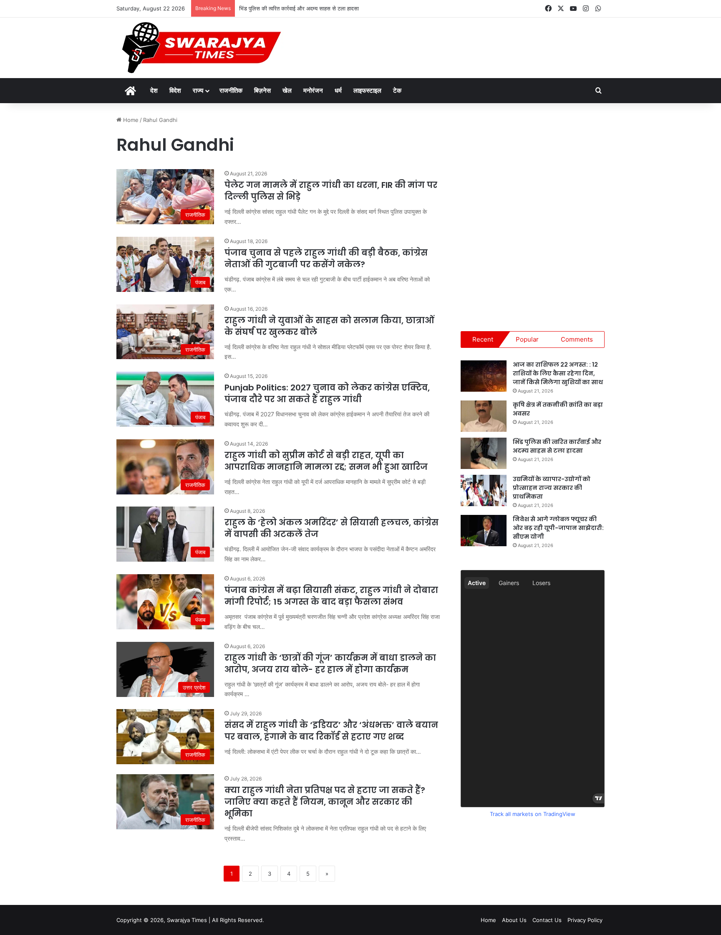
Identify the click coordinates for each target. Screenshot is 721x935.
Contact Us (547, 920)
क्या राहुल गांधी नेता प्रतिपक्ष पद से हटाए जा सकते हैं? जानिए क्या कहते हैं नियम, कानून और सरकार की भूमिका (324, 801)
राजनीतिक (230, 90)
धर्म (338, 90)
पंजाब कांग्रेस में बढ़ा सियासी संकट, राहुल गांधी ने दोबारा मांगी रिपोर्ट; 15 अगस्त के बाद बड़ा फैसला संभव (331, 596)
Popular (527, 339)
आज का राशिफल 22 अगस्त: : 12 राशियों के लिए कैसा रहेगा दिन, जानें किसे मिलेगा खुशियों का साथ (558, 373)
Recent (482, 339)
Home (130, 120)
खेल (287, 90)
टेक (397, 90)
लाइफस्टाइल (367, 90)
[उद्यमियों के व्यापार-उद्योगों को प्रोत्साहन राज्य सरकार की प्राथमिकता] (484, 490)
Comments (577, 339)
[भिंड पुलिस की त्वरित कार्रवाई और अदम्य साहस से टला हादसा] (484, 453)
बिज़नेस (262, 90)
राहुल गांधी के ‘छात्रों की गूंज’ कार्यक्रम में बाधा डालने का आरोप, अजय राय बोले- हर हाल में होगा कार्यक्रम (330, 663)
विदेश (175, 90)
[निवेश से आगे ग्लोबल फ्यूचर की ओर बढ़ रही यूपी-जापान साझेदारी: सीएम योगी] (484, 530)
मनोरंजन (313, 90)
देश (154, 90)
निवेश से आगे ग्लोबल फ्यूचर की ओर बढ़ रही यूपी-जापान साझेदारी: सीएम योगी (558, 528)
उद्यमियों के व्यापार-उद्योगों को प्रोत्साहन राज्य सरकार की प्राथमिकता (551, 488)
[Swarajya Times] (200, 48)
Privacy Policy (585, 920)
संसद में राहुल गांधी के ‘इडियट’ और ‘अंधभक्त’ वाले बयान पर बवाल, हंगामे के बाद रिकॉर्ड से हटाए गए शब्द (331, 730)
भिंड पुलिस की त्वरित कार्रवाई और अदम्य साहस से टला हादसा (299, 8)
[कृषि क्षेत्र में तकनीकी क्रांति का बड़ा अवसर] (484, 416)
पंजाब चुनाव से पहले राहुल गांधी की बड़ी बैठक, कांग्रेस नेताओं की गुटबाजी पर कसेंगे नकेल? (326, 258)
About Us (514, 920)
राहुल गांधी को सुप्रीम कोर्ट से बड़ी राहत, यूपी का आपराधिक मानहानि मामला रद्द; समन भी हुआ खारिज (326, 461)
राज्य (198, 90)
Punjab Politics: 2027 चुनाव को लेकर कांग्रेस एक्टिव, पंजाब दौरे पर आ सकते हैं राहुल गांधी (327, 393)
